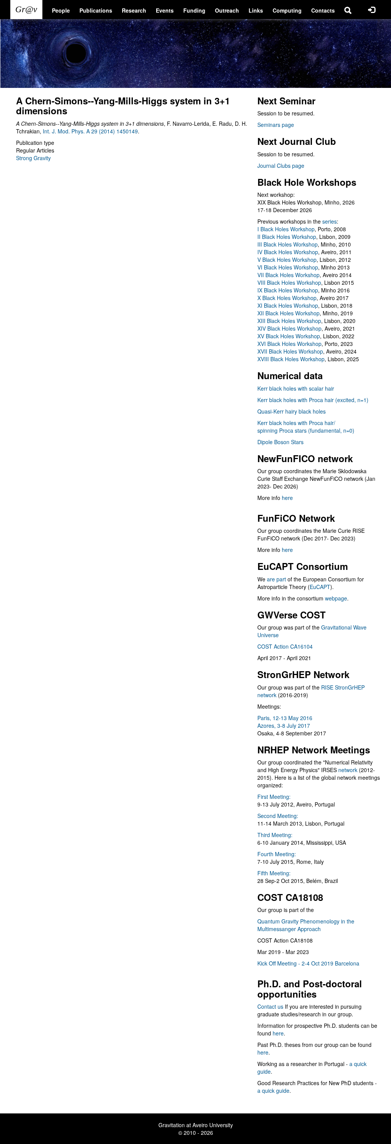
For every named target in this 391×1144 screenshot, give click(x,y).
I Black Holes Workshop (286, 229)
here (287, 497)
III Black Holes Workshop (287, 244)
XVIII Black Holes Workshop (291, 359)
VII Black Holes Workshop (288, 275)
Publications (95, 10)
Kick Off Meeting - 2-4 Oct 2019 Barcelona (308, 963)
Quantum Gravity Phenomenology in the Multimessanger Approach (305, 925)
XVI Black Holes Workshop (289, 343)
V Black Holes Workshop (287, 259)
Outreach (227, 10)
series (329, 221)
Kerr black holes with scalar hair (295, 388)
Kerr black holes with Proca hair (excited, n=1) (312, 400)
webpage (336, 598)
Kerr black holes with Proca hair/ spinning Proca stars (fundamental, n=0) (305, 426)
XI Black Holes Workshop (287, 305)
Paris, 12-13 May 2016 (284, 718)
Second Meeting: (277, 815)
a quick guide (273, 1090)
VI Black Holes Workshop (287, 267)
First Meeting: (274, 796)
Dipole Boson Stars (280, 442)
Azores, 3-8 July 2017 (283, 725)
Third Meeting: (274, 835)
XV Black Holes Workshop (288, 336)
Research (134, 10)
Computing (287, 10)
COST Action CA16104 (285, 646)
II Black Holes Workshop (286, 236)
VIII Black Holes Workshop (289, 282)
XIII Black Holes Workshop (289, 321)
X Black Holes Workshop (287, 298)
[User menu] (371, 9)
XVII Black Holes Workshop (290, 351)
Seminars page (275, 124)
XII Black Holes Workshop (288, 313)
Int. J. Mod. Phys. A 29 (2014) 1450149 (90, 131)
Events (165, 10)
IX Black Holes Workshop (287, 290)
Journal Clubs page (280, 165)
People (61, 10)
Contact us (270, 1006)
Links (256, 10)
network (347, 770)
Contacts (323, 10)
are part (276, 579)
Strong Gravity (33, 158)
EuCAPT (320, 587)
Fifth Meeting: (274, 873)
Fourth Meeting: (276, 854)
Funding (194, 10)
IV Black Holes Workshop (287, 252)
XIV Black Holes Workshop (289, 328)
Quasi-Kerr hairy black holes (291, 411)
